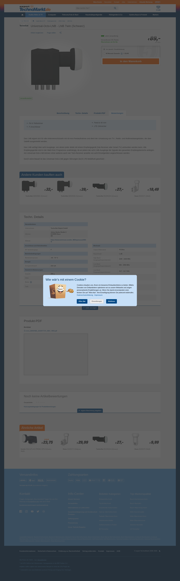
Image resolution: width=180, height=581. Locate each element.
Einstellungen (97, 301)
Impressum (98, 295)
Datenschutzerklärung (85, 295)
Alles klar (82, 301)
